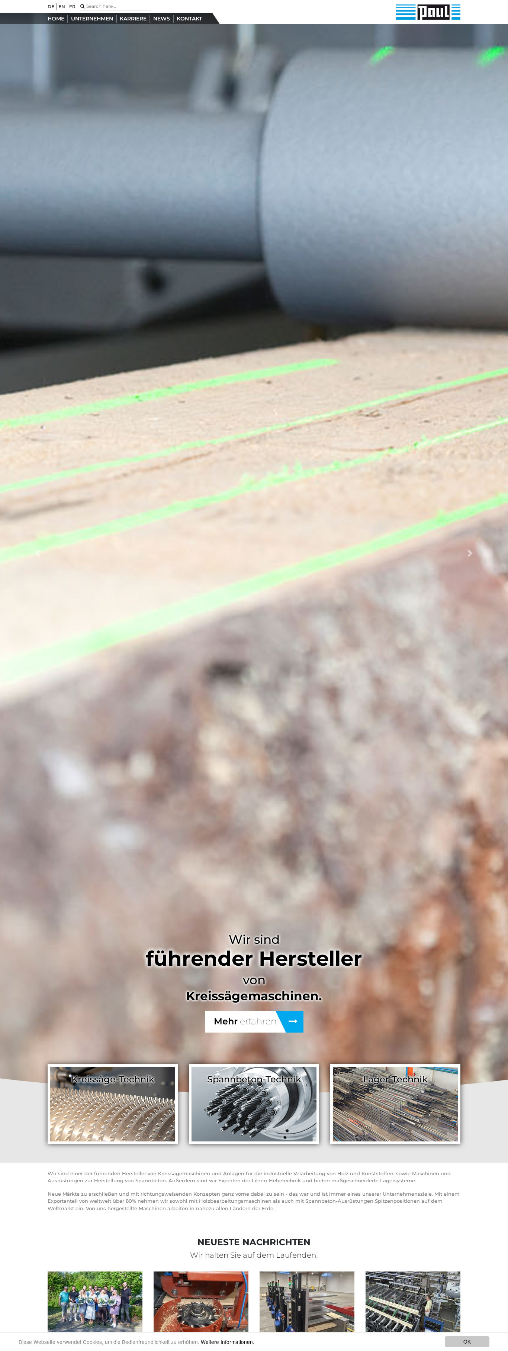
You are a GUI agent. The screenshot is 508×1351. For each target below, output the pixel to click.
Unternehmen (92, 18)
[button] (38, 553)
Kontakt (189, 18)
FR (72, 6)
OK (467, 1341)
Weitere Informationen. (227, 1341)
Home (56, 18)
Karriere (133, 18)
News (161, 18)
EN (61, 6)
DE (51, 6)
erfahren (245, 1021)
